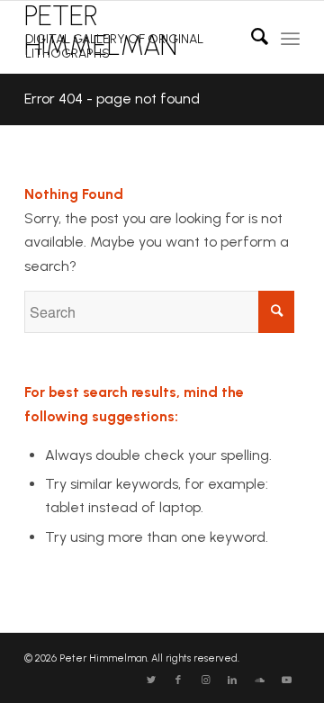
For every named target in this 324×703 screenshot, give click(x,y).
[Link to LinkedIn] (232, 680)
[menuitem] (250, 37)
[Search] (250, 37)
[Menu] (290, 37)
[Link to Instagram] (205, 680)
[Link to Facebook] (178, 680)
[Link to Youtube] (286, 680)
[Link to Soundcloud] (259, 680)
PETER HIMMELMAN (113, 30)
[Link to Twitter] (151, 680)
